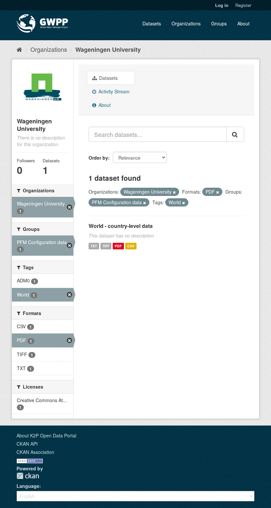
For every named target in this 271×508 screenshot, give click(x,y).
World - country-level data (121, 226)
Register (243, 5)
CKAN (28, 475)
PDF (118, 245)
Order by (98, 157)
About (243, 23)
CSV (131, 245)
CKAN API (27, 443)
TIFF (105, 245)
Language (28, 486)
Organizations (186, 23)
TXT (94, 245)
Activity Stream (113, 91)
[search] (235, 134)
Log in (221, 5)
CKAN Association (35, 452)
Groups (219, 23)
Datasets (151, 23)
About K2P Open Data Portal (46, 435)
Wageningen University (108, 49)
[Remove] (174, 192)
